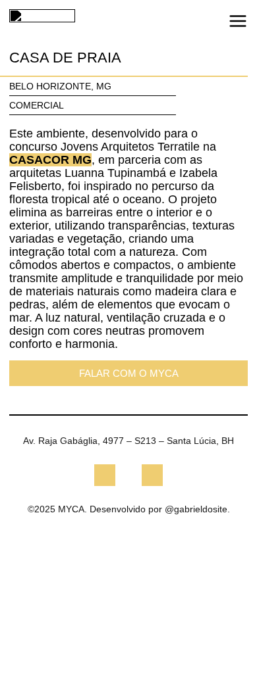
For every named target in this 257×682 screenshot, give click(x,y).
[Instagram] (104, 474)
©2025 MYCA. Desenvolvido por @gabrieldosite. (129, 509)
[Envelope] (152, 474)
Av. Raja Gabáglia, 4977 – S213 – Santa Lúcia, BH (128, 440)
